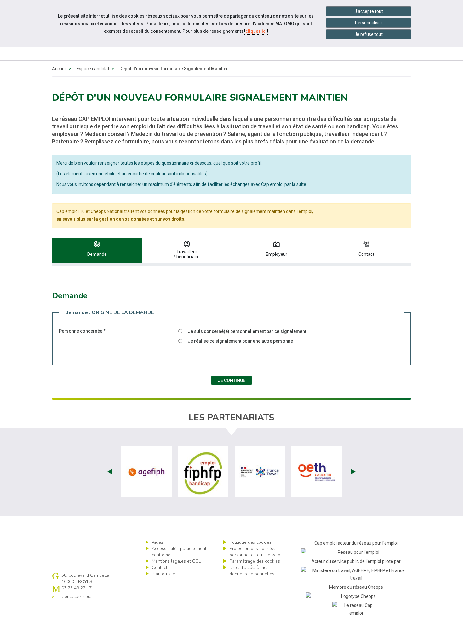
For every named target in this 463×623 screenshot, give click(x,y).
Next (353, 471)
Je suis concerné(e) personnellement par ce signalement (247, 331)
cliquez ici (256, 31)
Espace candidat (93, 68)
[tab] (97, 250)
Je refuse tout (368, 34)
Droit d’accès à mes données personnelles (252, 570)
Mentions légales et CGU (177, 561)
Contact (159, 567)
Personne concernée (82, 331)
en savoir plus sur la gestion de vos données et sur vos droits (120, 219)
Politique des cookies (251, 542)
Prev (109, 471)
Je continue (231, 380)
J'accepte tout (368, 11)
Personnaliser (368, 22)
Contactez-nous (77, 596)
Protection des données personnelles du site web (255, 552)
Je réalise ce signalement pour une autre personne (240, 341)
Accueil (59, 68)
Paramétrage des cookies (255, 561)
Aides (157, 542)
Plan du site (163, 574)
